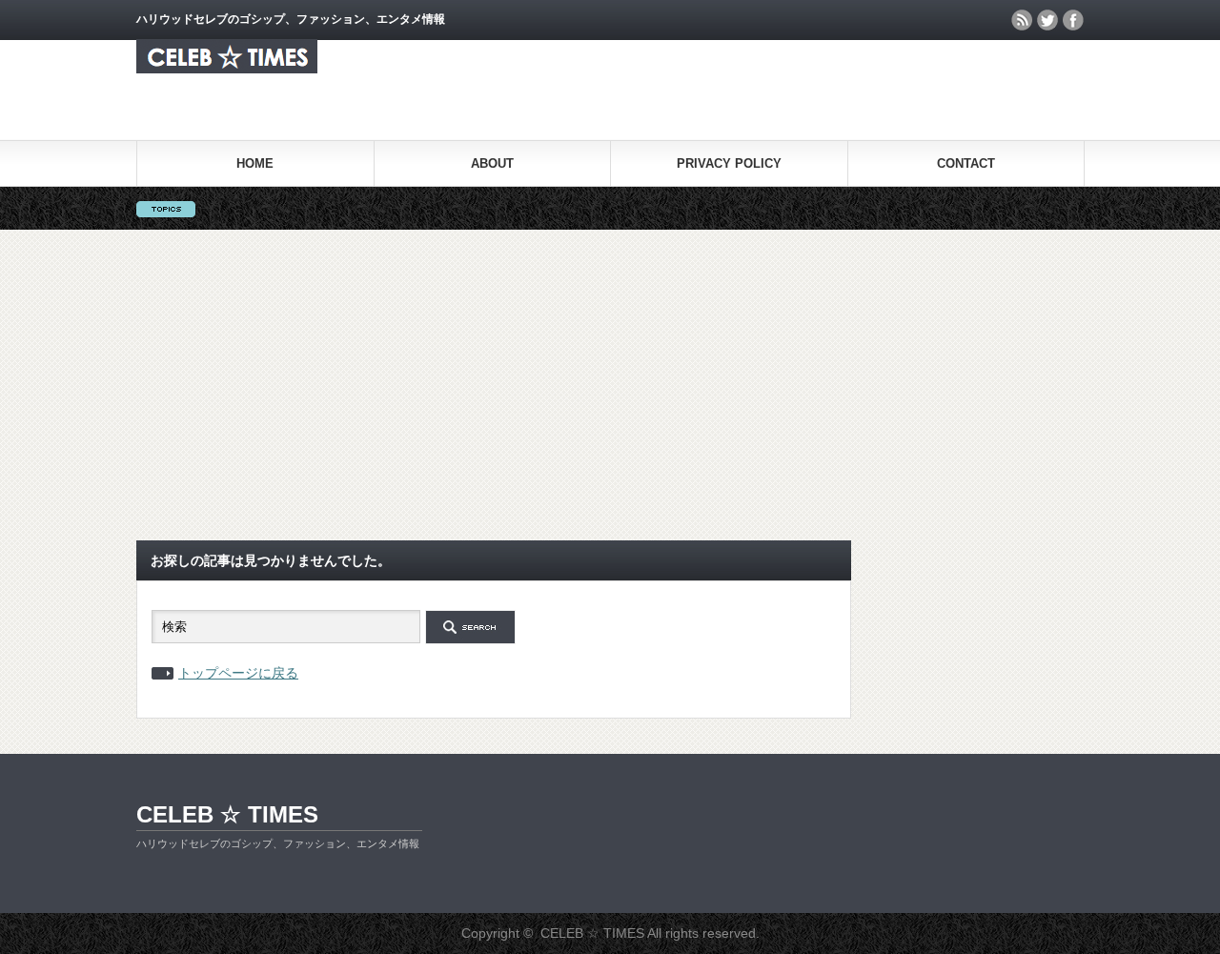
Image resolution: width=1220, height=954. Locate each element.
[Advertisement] (610, 385)
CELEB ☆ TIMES (227, 814)
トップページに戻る (238, 672)
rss (1021, 20)
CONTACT (966, 163)
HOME (255, 163)
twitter (1047, 20)
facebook (1073, 20)
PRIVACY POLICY (729, 163)
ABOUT (492, 163)
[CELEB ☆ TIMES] (226, 68)
